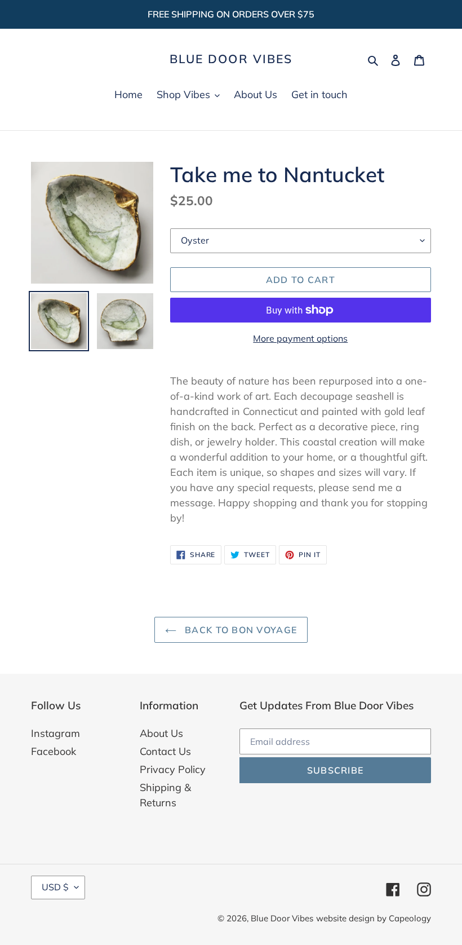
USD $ (55, 887)
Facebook (53, 751)
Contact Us (165, 751)
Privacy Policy (173, 769)
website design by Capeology (373, 918)
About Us (161, 733)
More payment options (300, 338)
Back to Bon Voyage (239, 629)
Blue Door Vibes (231, 59)
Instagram (55, 733)
